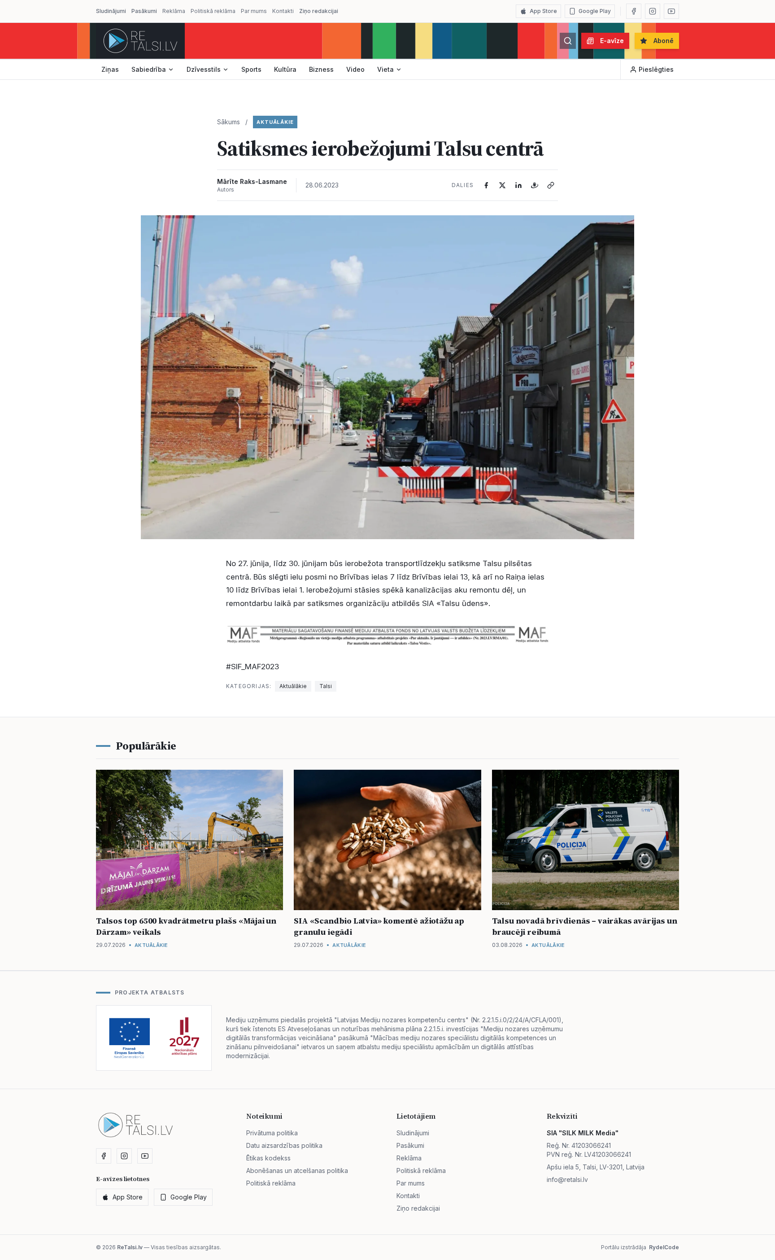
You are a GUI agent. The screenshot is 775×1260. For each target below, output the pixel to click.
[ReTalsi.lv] (140, 41)
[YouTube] (671, 11)
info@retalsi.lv (567, 1179)
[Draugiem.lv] (534, 185)
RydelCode (664, 1247)
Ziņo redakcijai (318, 11)
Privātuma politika (272, 1133)
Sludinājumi (111, 11)
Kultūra (285, 69)
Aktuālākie (275, 122)
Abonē (663, 40)
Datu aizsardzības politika (284, 1145)
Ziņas (110, 69)
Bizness (321, 69)
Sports (251, 69)
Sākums (228, 122)
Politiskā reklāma (213, 11)
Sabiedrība (148, 69)
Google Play (595, 11)
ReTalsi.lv (130, 1247)
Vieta (385, 69)
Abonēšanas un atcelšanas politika (297, 1170)
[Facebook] (633, 11)
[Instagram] (652, 11)
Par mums (254, 11)
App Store (543, 11)
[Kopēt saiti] (551, 185)
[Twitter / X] (502, 185)
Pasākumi (144, 11)
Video (355, 69)
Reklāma (173, 11)
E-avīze (612, 40)
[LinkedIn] (518, 185)
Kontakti (283, 11)
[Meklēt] (568, 41)
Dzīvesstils (204, 69)
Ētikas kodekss (268, 1158)
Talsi (325, 686)
